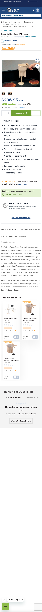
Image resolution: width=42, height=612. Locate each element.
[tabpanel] (21, 263)
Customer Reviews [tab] (14, 397)
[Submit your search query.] (38, 15)
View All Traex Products (10, 30)
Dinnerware (16, 22)
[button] (33, 10)
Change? (22, 107)
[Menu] (3, 10)
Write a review (30, 37)
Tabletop (27, 22)
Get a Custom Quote (14, 195)
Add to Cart (19, 113)
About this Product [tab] (9, 229)
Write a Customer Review (21, 421)
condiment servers (9, 24)
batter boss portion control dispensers (17, 27)
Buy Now (37, 113)
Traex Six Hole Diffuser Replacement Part (11, 360)
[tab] (3, 93)
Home (5, 22)
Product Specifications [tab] (30, 229)
